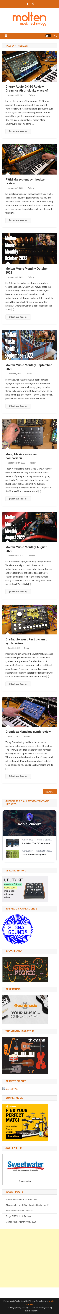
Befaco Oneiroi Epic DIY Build (19, 1210)
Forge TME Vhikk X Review (18, 1216)
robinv (32, 95)
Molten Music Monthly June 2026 (21, 1199)
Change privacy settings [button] (18, 1308)
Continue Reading (19, 131)
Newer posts (51, 792)
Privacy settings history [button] (42, 1308)
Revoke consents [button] (31, 1311)
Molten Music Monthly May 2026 (21, 1222)
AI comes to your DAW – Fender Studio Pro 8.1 (28, 1205)
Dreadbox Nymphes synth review (28, 731)
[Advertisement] (29, 1258)
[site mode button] (48, 35)
